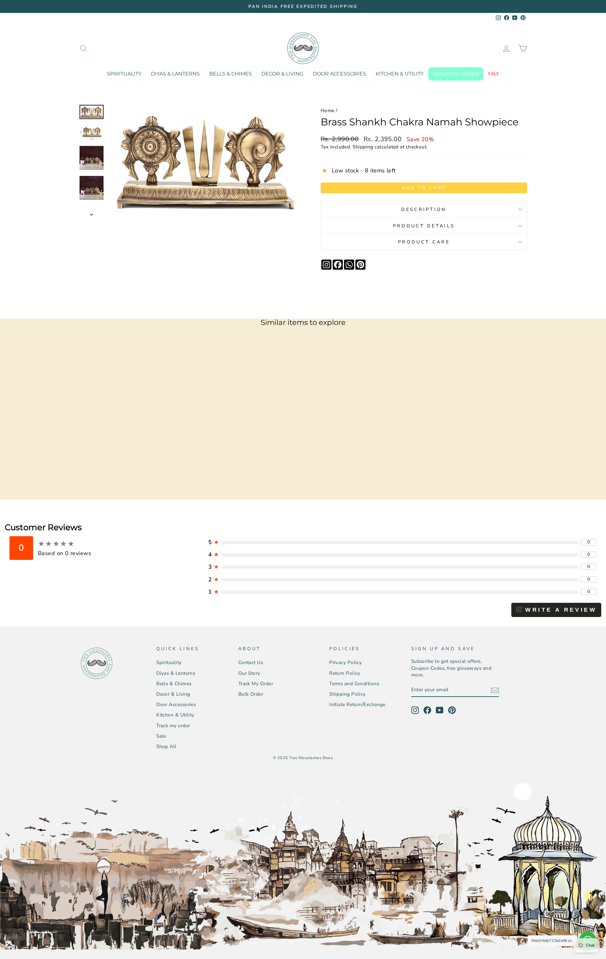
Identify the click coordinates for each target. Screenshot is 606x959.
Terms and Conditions (354, 683)
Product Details (424, 226)
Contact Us (250, 662)
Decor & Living (282, 74)
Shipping (363, 147)
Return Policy (344, 673)
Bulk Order (251, 694)
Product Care (424, 242)
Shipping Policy (347, 694)
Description (424, 209)
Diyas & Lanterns (175, 74)
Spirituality (124, 74)
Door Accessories (339, 74)
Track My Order (255, 683)
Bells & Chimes (230, 74)
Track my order (455, 74)
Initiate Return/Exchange (357, 704)
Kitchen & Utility (400, 74)
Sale (493, 73)
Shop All (166, 746)
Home (328, 110)
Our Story (249, 673)
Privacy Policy (345, 662)
